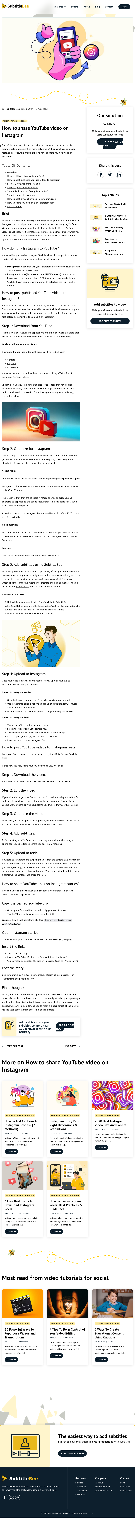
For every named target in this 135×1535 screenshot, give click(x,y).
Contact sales (126, 1490)
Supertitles (80, 1494)
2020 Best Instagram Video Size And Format (111, 1123)
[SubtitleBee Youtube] (17, 1498)
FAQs (122, 1482)
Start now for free (113, 143)
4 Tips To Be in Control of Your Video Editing (67, 1331)
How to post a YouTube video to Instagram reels (31, 198)
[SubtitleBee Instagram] (11, 1498)
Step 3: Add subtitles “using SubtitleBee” (27, 191)
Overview (12, 172)
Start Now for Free (72, 1453)
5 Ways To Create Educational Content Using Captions (109, 1333)
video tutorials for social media (20, 1115)
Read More (11, 1151)
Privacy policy (87, 1513)
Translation (80, 1486)
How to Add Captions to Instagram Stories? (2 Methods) (21, 1125)
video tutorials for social (14, 121)
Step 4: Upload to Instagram (21, 195)
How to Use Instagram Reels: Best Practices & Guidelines (66, 1205)
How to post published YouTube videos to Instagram (33, 179)
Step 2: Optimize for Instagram (22, 187)
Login (124, 6)
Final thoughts (14, 206)
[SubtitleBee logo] (15, 6)
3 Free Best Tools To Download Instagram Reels (19, 1205)
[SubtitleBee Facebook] (4, 1498)
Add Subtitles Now (65, 1027)
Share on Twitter (110, 175)
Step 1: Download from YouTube (23, 183)
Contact (109, 6)
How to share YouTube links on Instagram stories (32, 202)
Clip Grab (11, 363)
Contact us (125, 1486)
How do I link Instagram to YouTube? (25, 176)
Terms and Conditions (68, 1513)
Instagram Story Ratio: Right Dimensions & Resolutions (65, 1125)
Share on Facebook (101, 175)
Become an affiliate (103, 1490)
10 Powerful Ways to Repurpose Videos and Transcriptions (20, 1333)
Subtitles (79, 1482)
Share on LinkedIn (119, 175)
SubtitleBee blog (102, 1486)
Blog (97, 6)
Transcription (81, 1490)
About (87, 6)
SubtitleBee (23, 586)
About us (99, 1482)
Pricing (74, 6)
